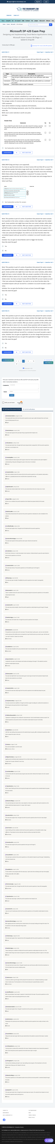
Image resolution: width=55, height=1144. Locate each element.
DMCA (30, 1112)
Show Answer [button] (8, 152)
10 (33, 361)
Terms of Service (32, 1115)
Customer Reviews (32, 1110)
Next (47, 362)
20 (16, 364)
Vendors (9, 15)
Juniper (36, 20)
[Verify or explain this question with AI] (16, 152)
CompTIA (8, 20)
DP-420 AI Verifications (29, 409)
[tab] (27, 52)
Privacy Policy (32, 1117)
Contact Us (5, 1110)
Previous (8, 360)
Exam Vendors (6, 1112)
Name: (5, 391)
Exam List (16, 15)
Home (4, 24)
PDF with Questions (42, 45)
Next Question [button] (26, 152)
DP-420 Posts (12, 409)
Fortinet (28, 20)
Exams (8, 24)
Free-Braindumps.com (9, 1127)
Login (46, 1)
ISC (13, 20)
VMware (48, 20)
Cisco (3, 20)
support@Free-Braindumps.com (17, 1)
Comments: (5, 385)
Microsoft (42, 20)
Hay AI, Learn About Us (7, 1115)
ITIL (32, 20)
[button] (27, 52)
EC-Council (18, 20)
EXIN (23, 20)
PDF (49, 360)
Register (38, 1)
